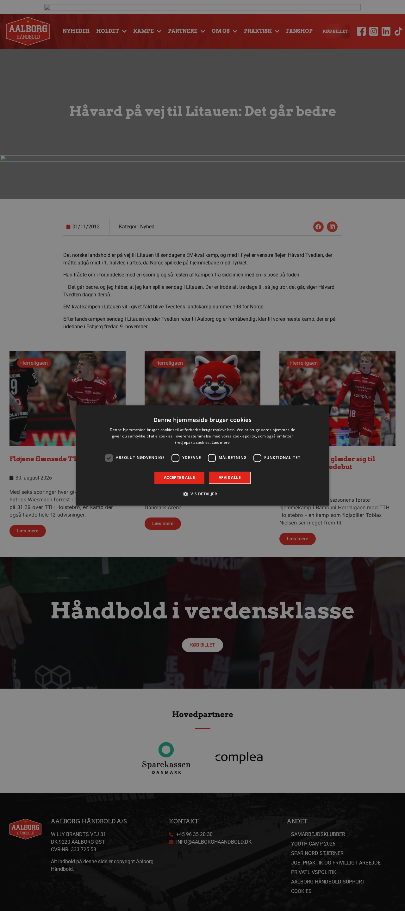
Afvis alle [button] (230, 477)
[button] (202, 494)
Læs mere (221, 442)
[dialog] (202, 455)
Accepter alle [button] (179, 477)
